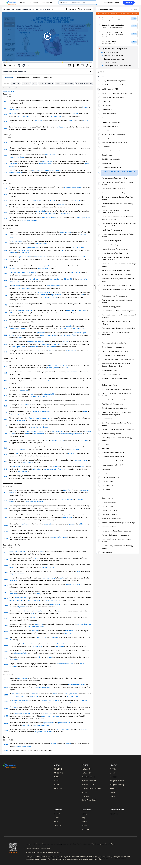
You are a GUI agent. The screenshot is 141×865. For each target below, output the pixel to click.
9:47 (5, 517)
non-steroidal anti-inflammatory (55, 469)
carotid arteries (70, 351)
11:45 (6, 599)
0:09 (5, 108)
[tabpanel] (47, 417)
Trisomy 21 (68, 279)
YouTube (113, 769)
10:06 (6, 525)
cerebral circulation (84, 624)
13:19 (6, 658)
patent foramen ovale (29, 220)
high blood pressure (16, 600)
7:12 (5, 406)
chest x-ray (13, 659)
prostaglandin (22, 471)
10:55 (6, 566)
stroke (39, 351)
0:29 (5, 122)
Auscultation (19, 703)
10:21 (6, 538)
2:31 (5, 212)
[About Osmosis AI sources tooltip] (128, 14)
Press (56, 821)
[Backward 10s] (19, 65)
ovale (63, 250)
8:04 (5, 441)
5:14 (5, 321)
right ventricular (57, 431)
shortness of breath (46, 164)
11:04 (6, 573)
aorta (66, 368)
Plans (22, 2)
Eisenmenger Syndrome (84, 83)
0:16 (5, 115)
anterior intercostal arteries (60, 644)
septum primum (65, 232)
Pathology (26, 83)
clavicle (82, 467)
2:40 (5, 219)
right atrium (13, 253)
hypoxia (66, 515)
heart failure (13, 164)
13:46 (6, 687)
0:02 (5, 102)
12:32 (6, 632)
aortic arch (13, 580)
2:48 (5, 234)
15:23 (6, 750)
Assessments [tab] (23, 77)
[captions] (78, 65)
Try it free (128, 3)
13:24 (6, 665)
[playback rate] (87, 65)
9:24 (5, 500)
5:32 (5, 335)
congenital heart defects (39, 427)
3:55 (5, 274)
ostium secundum (41, 244)
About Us (57, 814)
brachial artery (38, 611)
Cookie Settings (46, 848)
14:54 (6, 724)
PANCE (56, 777)
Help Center (86, 829)
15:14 (6, 745)
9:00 (5, 477)
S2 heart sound (24, 288)
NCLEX (56, 781)
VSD (34, 83)
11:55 (6, 606)
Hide (135, 9)
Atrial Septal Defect (46, 83)
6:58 (5, 395)
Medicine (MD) (87, 769)
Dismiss (135, 13)
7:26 (5, 413)
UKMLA (56, 784)
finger (26, 611)
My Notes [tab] (48, 77)
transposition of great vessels (71, 434)
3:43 (5, 267)
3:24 (5, 259)
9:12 (5, 493)
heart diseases (60, 127)
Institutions (108, 2)
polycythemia (24, 524)
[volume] (28, 65)
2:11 (5, 200)
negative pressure (44, 292)
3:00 (5, 242)
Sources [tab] (36, 77)
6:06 (5, 352)
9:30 (5, 508)
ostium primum (75, 272)
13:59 (6, 695)
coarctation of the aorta (58, 537)
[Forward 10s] (23, 65)
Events (84, 821)
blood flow (67, 490)
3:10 (5, 250)
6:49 (5, 389)
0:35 (5, 128)
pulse (33, 617)
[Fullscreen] (91, 65)
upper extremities (34, 600)
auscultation (38, 120)
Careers (56, 818)
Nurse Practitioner (88, 777)
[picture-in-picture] (74, 65)
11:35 (6, 592)
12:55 (6, 645)
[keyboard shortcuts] (82, 65)
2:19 (5, 206)
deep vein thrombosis (35, 342)
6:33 (5, 381)
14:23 (6, 708)
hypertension (23, 607)
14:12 (6, 702)
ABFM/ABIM (58, 788)
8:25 (5, 455)
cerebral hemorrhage (36, 626)
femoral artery (62, 611)
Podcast (85, 825)
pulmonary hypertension (34, 502)
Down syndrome (55, 279)
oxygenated (40, 211)
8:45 (5, 469)
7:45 (5, 426)
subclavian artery (22, 449)
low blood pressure (52, 600)
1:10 (5, 156)
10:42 (6, 559)
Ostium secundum (15, 272)
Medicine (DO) (87, 773)
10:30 (6, 553)
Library (33, 2)
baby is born (25, 405)
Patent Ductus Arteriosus (64, 83)
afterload (35, 631)
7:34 (5, 419)
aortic (37, 558)
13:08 (6, 652)
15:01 (6, 730)
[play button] (5, 65)
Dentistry (85, 792)
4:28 (5, 296)
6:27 (5, 373)
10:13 (6, 532)
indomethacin (37, 469)
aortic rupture (41, 637)
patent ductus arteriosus (58, 365)
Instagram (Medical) (117, 781)
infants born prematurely (51, 700)
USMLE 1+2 (58, 769)
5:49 (5, 344)
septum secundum (32, 248)
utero (81, 365)
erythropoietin (67, 517)
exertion (84, 729)
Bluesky (113, 788)
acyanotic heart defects (17, 157)
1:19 (5, 164)
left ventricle (51, 347)
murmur (70, 120)
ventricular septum (15, 173)
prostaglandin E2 (49, 381)
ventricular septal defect (52, 170)
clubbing (81, 524)
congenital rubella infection (41, 411)
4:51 (5, 305)
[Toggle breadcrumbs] (52, 9)
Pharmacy (85, 796)
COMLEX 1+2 (58, 773)
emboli (19, 337)
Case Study (15, 83)
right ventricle (50, 213)
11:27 (6, 586)
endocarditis (54, 637)
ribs (45, 644)
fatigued (85, 107)
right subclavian (36, 646)
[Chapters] (69, 65)
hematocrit (47, 524)
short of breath (14, 110)
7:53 (5, 434)
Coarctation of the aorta (17, 551)
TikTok (112, 796)
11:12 (6, 579)
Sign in (117, 2)
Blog (83, 818)
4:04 (5, 280)
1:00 (5, 149)
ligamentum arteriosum (39, 396)
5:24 (5, 327)
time (82, 295)
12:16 (6, 619)
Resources (45, 2)
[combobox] (77, 2)
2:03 (5, 195)
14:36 (6, 716)
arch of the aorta (77, 447)
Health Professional (89, 800)
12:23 (6, 625)
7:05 (5, 401)
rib (10, 640)
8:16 (5, 448)
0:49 (5, 143)
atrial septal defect (83, 218)
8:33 (5, 461)
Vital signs (12, 114)
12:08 (6, 612)
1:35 (5, 173)
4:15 (5, 287)
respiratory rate (56, 116)
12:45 (6, 639)
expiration (68, 326)
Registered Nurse (88, 784)
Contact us (58, 825)
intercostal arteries (29, 644)
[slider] (36, 65)
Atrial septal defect (70, 694)
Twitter (112, 792)
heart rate (75, 114)
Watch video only (8, 91)
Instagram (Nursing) (117, 784)
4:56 (5, 313)
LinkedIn (113, 773)
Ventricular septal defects (73, 187)
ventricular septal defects (18, 328)
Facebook (113, 777)
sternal (85, 120)
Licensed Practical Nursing (91, 788)
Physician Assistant (89, 781)
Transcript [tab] (8, 77)
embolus (65, 342)
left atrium (25, 253)
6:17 (5, 366)
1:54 (5, 188)
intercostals (60, 646)
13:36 (6, 679)
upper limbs (75, 449)
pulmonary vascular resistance (38, 418)
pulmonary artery (67, 213)
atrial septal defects (49, 218)
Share (74, 9)
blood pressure (23, 116)
